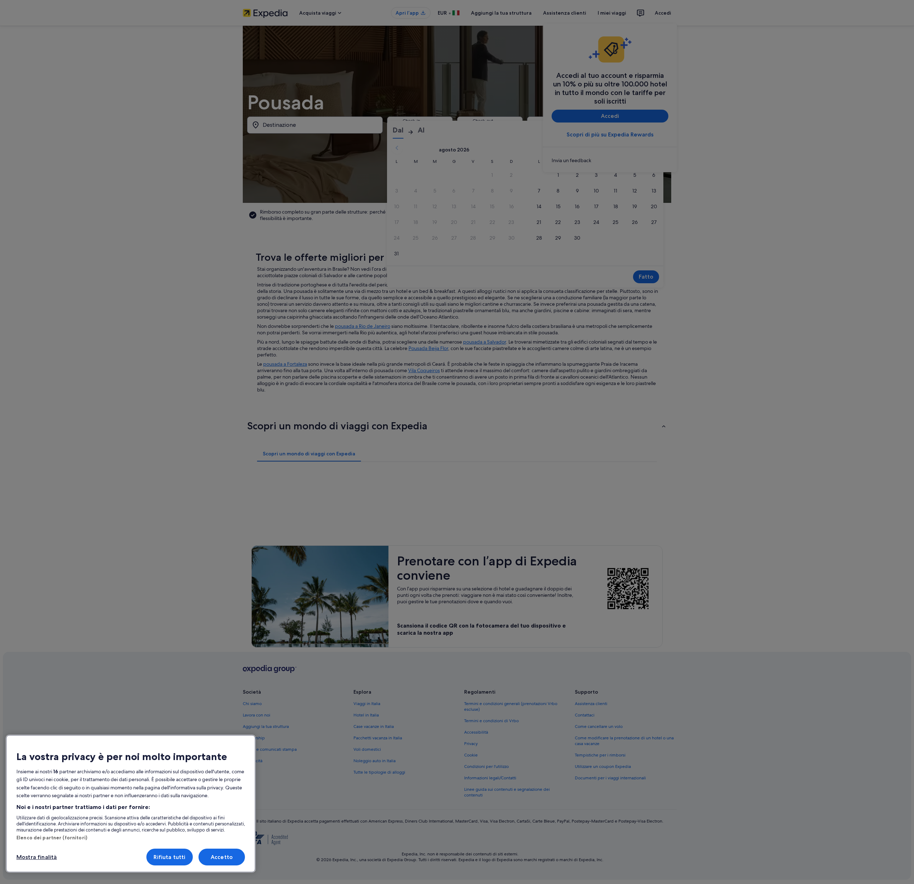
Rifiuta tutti (169, 857)
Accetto (222, 857)
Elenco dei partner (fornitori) (51, 837)
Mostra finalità (36, 857)
